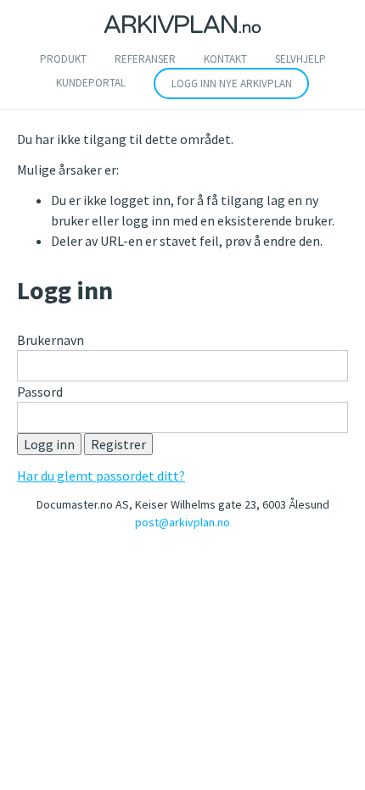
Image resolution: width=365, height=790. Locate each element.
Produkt (63, 59)
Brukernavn (50, 339)
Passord (40, 391)
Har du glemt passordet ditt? (101, 475)
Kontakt (225, 59)
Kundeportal (91, 82)
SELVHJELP (300, 59)
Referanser (145, 59)
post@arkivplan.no (182, 522)
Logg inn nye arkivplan (231, 83)
